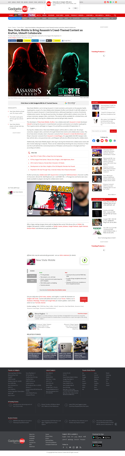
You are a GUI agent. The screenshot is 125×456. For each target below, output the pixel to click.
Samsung (108, 375)
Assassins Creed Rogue (33, 308)
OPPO (95, 385)
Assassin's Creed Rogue (54, 136)
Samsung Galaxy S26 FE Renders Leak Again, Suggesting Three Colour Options (51, 422)
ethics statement (64, 255)
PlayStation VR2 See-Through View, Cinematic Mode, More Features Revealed (53, 170)
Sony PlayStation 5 (30, 373)
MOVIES (26, 2)
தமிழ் (75, 436)
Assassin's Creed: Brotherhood (73, 134)
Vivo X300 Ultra (12, 383)
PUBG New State (44, 306)
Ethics (47, 438)
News (44, 15)
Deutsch (76, 439)
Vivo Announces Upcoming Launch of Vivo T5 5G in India (22, 405)
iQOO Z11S (49, 381)
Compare (89, 15)
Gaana (60, 226)
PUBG (38, 306)
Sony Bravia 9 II (67, 381)
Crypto (61, 18)
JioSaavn (65, 226)
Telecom (31, 18)
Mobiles (25, 18)
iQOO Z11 (48, 375)
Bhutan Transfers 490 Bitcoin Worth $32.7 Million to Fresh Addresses (51, 405)
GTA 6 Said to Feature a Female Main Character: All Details (47, 163)
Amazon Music (31, 228)
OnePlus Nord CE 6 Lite (32, 377)
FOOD (35, 2)
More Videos (111, 194)
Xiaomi (107, 385)
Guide (67, 15)
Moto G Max (49, 385)
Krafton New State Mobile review (57, 290)
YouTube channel (40, 303)
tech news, (43, 297)
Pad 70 (65, 375)
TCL (107, 381)
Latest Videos (96, 147)
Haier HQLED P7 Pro (68, 383)
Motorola (96, 377)
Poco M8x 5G (49, 373)
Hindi (68, 436)
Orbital (79, 224)
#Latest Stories (12, 418)
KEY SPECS (32, 276)
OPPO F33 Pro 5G (30, 381)
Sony (107, 379)
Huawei (84, 383)
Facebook (30, 301)
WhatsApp (36, 301)
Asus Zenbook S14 (13, 385)
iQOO (83, 387)
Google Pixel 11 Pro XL (51, 387)
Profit (18, 2)
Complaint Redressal (51, 444)
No (69, 8)
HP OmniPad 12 (30, 375)
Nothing (96, 379)
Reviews (51, 15)
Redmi (107, 373)
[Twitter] (98, 140)
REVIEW (32, 271)
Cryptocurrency (30, 383)
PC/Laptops (76, 18)
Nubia (95, 381)
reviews (49, 297)
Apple (83, 375)
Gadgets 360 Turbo (32, 299)
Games (14, 27)
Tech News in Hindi (98, 199)
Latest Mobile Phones (31, 393)
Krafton (52, 122)
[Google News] (114, 140)
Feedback (31, 438)
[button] (86, 348)
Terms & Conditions (50, 442)
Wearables (106, 18)
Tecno (107, 383)
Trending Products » (98, 52)
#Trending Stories (13, 401)
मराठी (84, 436)
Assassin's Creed (75, 122)
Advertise (32, 446)
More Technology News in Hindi (106, 238)
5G (112, 18)
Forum (63, 299)
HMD (83, 379)
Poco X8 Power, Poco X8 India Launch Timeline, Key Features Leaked (78, 421)
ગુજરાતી (64, 439)
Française (82, 439)
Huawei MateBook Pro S (52, 389)
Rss (80, 447)
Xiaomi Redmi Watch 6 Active (70, 377)
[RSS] (116, 2)
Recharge (99, 15)
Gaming (44, 18)
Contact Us (32, 442)
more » (42, 318)
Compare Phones (30, 395)
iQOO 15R (10, 393)
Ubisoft (29, 124)
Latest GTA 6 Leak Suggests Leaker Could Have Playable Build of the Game (79, 405)
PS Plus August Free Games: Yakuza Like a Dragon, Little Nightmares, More (52, 159)
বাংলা (72, 436)
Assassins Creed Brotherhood (48, 308)
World (14, 2)
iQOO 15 (10, 387)
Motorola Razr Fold (13, 375)
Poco (95, 387)
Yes (75, 8)
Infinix (83, 385)
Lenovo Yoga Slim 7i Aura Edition (16, 391)
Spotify (55, 226)
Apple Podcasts (83, 226)
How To (38, 18)
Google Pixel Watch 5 (68, 379)
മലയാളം (70, 439)
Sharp (107, 377)
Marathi (80, 2)
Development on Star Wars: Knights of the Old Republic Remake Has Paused (52, 166)
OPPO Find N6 (11, 379)
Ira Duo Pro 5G (66, 373)
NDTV (9, 2)
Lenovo (96, 375)
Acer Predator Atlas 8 (68, 385)
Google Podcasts (73, 226)
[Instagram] (106, 140)
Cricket (31, 2)
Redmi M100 (49, 377)
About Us (31, 434)
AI (25, 15)
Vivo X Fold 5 (11, 395)
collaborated (43, 175)
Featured (95, 102)
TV (70, 18)
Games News (20, 27)
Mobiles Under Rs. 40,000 (14, 381)
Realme (96, 389)
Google (84, 377)
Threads (42, 301)
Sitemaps (32, 436)
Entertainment (52, 18)
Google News (51, 301)
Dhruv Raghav (13, 37)
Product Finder (77, 15)
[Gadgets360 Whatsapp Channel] (110, 140)
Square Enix (54, 175)
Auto (39, 15)
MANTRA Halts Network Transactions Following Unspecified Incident (22, 421)
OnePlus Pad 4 (29, 379)
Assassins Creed (79, 306)
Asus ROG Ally (66, 387)
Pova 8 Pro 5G (49, 383)
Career (47, 434)
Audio (66, 18)
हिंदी (22, 2)
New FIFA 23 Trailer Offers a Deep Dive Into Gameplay (46, 156)
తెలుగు (80, 436)
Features (59, 15)
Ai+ (83, 373)
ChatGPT (10, 377)
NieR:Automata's (71, 175)
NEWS (32, 280)
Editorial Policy (49, 440)
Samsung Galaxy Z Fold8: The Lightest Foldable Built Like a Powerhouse (108, 107)
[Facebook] (93, 140)
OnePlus (96, 383)
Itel (83, 389)
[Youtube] (102, 140)
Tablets (93, 18)
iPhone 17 (28, 387)
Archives (31, 440)
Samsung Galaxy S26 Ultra (14, 373)
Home (11, 15)
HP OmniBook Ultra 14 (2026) (33, 385)
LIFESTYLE (40, 2)
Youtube (70, 447)
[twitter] (47, 313)
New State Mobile (43, 122)
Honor (84, 381)
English (64, 436)
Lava (95, 373)
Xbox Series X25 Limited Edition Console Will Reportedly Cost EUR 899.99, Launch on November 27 (105, 422)
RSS (30, 444)
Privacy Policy (48, 436)
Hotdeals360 (85, 18)
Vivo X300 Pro (11, 389)
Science (99, 18)
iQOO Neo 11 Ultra (51, 379)
